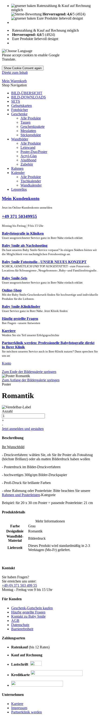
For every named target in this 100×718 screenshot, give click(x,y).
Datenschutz (20, 625)
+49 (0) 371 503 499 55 (19, 585)
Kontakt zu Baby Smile (28, 616)
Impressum (19, 708)
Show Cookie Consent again (23, 68)
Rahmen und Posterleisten (21, 495)
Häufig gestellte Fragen (28, 612)
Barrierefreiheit (22, 629)
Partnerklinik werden (26, 712)
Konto (6, 363)
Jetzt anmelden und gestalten (23, 429)
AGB (15, 621)
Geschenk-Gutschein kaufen (32, 608)
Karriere (17, 704)
